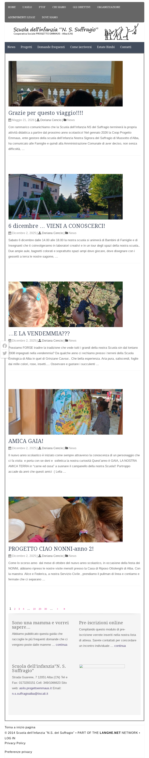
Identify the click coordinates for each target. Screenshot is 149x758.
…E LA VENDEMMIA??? (39, 333)
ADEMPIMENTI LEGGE (21, 17)
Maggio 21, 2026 (23, 120)
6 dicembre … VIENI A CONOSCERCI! (56, 226)
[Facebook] (5, 346)
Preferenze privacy (18, 751)
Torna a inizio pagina (20, 727)
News (11, 47)
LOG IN (10, 738)
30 (45, 609)
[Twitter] (5, 353)
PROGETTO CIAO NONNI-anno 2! (51, 549)
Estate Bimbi (106, 47)
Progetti (26, 47)
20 (40, 609)
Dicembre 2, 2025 (24, 233)
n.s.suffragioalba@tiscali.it (30, 693)
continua (61, 644)
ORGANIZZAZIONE (108, 7)
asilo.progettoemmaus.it (35, 688)
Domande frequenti (51, 47)
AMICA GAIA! (25, 441)
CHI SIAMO (59, 7)
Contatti (125, 47)
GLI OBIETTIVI (81, 7)
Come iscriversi (81, 47)
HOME (12, 7)
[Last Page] (64, 609)
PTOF (42, 7)
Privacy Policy (15, 743)
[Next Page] (57, 609)
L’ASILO (27, 7)
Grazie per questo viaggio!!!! (45, 113)
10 (34, 609)
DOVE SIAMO (50, 17)
